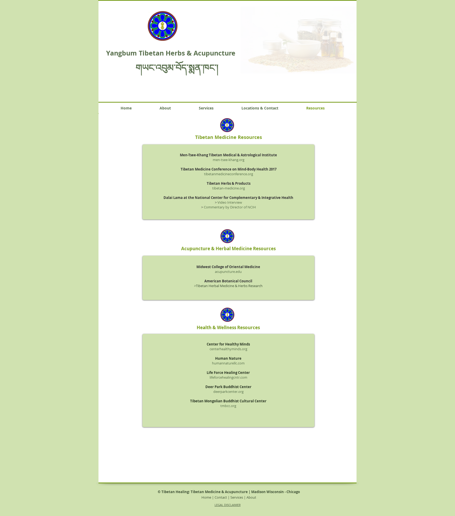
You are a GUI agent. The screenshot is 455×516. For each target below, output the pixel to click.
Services (236, 497)
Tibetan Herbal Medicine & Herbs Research (229, 285)
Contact (221, 497)
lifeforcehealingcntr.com (228, 377)
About (251, 497)
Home (206, 497)
